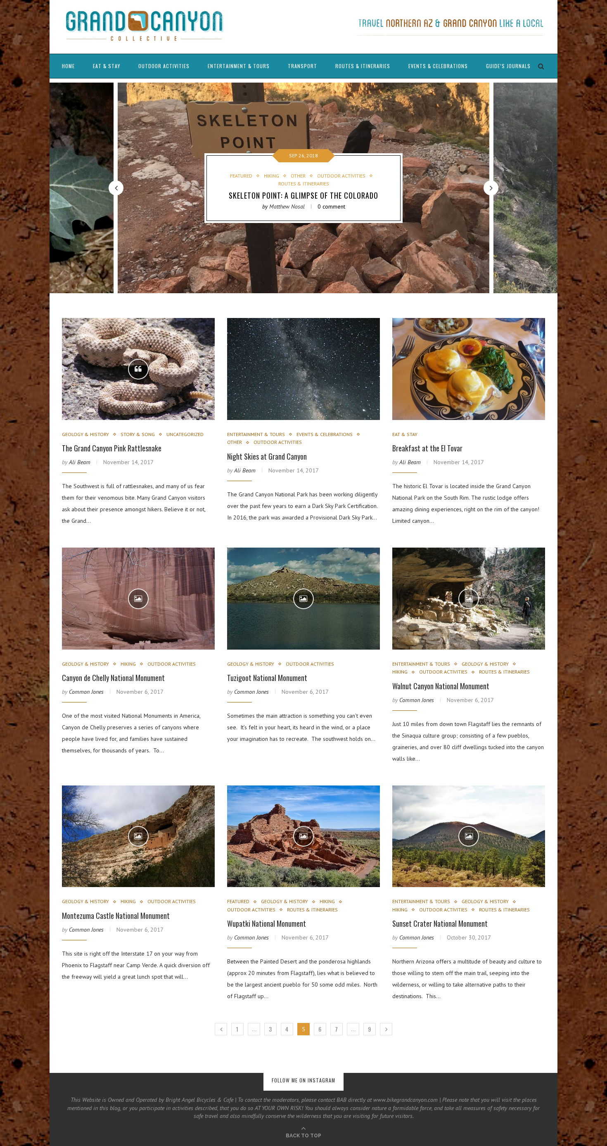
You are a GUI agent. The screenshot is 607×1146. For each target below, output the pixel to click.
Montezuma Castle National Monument (116, 915)
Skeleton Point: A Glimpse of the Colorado (303, 195)
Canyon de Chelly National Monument (113, 677)
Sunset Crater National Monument (440, 923)
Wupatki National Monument (266, 923)
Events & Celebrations (438, 65)
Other (298, 176)
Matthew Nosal (287, 206)
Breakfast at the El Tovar (427, 448)
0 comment (331, 206)
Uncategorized (185, 434)
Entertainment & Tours (239, 65)
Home (68, 65)
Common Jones (86, 691)
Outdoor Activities (164, 65)
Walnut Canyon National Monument (440, 686)
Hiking (271, 176)
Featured (241, 176)
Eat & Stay (106, 65)
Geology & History (85, 434)
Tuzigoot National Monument (267, 677)
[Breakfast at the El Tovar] (468, 369)
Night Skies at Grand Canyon (267, 456)
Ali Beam (79, 462)
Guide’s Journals (508, 65)
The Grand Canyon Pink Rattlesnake (111, 448)
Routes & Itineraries (362, 65)
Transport (302, 65)
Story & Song (138, 434)
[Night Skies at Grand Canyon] (303, 369)
